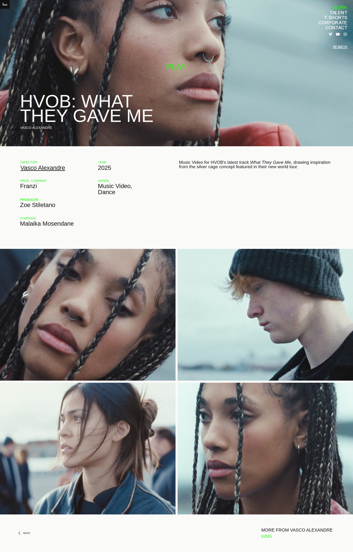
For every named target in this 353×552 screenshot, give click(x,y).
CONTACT (336, 28)
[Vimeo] (330, 34)
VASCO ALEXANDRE (36, 128)
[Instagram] (345, 34)
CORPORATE (333, 23)
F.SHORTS (336, 17)
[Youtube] (338, 34)
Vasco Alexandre (42, 167)
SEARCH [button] (340, 47)
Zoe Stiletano (37, 204)
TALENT (338, 12)
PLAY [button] (176, 66)
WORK (340, 7)
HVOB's (218, 162)
